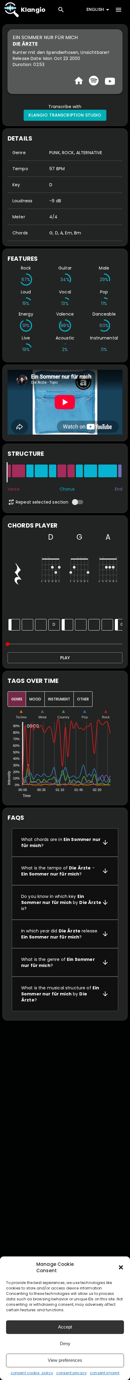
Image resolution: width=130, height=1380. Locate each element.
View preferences (65, 1360)
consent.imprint (104, 1372)
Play (65, 658)
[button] (121, 1267)
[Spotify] (93, 80)
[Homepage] (78, 80)
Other (83, 699)
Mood (35, 699)
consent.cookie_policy (32, 1372)
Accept (65, 1326)
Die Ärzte (25, 43)
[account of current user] (118, 9)
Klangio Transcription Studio (64, 115)
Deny (65, 1343)
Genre (16, 699)
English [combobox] (95, 9)
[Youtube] (109, 80)
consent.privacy (71, 1372)
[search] (61, 9)
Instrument (59, 699)
